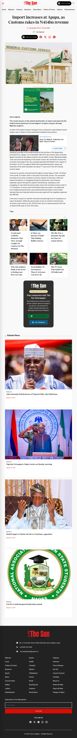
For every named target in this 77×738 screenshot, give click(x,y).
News (7, 677)
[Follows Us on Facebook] (41, 37)
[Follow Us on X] (34, 722)
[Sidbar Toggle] (3, 3)
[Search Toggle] (73, 3)
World (31, 681)
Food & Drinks (10, 681)
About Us (56, 681)
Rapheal (41, 32)
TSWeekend (33, 673)
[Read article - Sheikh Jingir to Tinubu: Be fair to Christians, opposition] (38, 504)
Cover (7, 662)
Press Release (58, 665)
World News (33, 692)
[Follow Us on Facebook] (30, 722)
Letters (7, 688)
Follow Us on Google (65, 3)
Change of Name (58, 692)
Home (4, 9)
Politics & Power (49, 9)
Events (31, 658)
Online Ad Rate (58, 685)
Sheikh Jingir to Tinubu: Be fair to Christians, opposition (29, 534)
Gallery (7, 685)
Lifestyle (32, 665)
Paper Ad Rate (58, 688)
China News (37, 9)
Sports (7, 673)
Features (56, 658)
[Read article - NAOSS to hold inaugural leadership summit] (38, 574)
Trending (56, 677)
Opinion (60, 9)
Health (31, 662)
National (11, 9)
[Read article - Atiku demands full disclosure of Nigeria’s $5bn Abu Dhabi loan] (38, 364)
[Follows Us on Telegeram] (54, 37)
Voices (31, 677)
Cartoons (56, 662)
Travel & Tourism (58, 673)
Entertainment (70, 9)
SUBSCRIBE (38, 711)
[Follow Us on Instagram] (47, 722)
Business (27, 9)
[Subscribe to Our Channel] (38, 722)
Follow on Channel (39, 316)
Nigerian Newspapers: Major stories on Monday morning (29, 464)
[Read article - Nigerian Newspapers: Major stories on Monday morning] (38, 434)
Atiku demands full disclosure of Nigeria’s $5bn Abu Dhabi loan (31, 394)
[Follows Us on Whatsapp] (50, 37)
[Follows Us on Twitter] (45, 37)
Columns (19, 9)
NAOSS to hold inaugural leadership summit (24, 604)
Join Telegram (40, 322)
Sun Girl (55, 669)
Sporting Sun (33, 685)
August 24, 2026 (10, 397)
